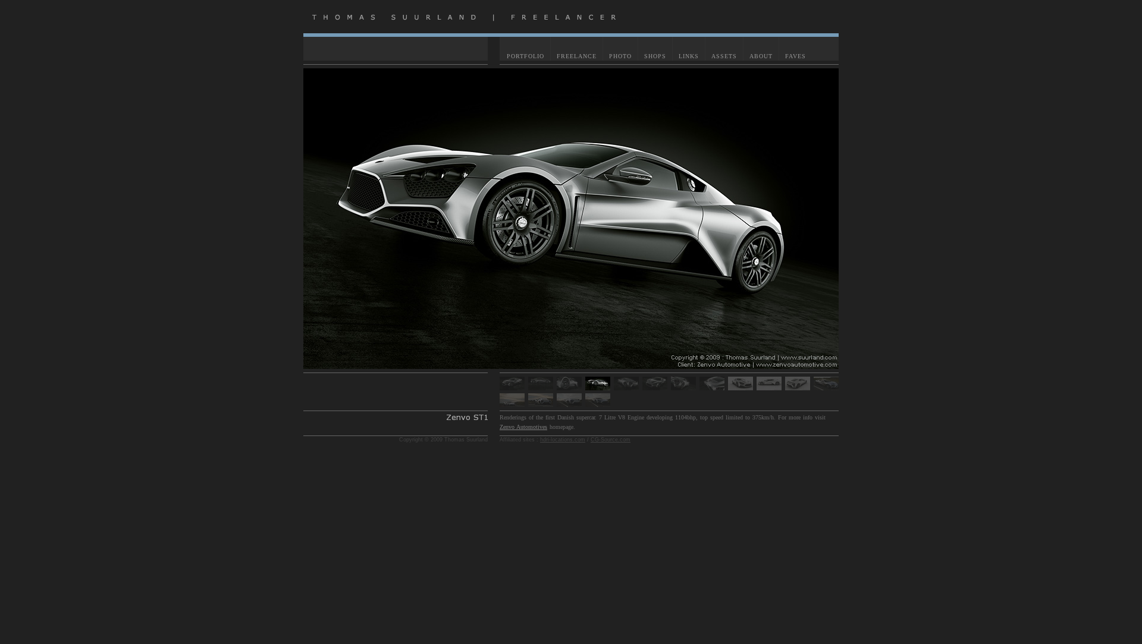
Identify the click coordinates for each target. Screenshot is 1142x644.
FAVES (795, 56)
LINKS (689, 56)
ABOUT (761, 56)
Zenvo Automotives (523, 427)
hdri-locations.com (562, 440)
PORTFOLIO (525, 56)
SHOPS (655, 56)
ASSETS (724, 56)
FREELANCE (577, 56)
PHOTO (620, 56)
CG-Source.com (610, 440)
